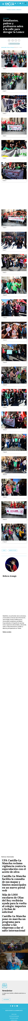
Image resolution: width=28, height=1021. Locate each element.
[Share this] (12, 40)
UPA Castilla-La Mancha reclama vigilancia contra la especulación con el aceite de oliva (14, 866)
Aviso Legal (14, 1014)
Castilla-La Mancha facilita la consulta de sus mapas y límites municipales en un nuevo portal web (14, 883)
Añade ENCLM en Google (14, 43)
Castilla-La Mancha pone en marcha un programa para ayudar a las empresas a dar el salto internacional (14, 923)
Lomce (4, 550)
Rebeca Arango (10, 47)
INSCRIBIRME (6, 999)
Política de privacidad (14, 1016)
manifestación (12, 550)
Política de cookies (14, 1018)
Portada (8, 9)
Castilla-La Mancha (16, 9)
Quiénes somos (14, 1020)
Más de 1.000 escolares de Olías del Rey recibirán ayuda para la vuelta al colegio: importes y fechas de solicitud (14, 903)
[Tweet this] (16, 40)
